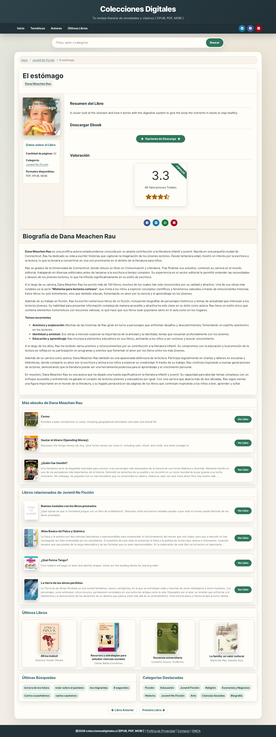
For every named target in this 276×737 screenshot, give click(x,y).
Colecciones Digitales (138, 9)
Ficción (149, 687)
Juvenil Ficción (189, 687)
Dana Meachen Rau (38, 83)
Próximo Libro (151, 710)
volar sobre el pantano (69, 687)
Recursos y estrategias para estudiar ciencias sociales (108, 657)
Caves (45, 416)
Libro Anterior (124, 710)
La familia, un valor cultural (227, 656)
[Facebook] (250, 28)
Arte (193, 695)
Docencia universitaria (167, 657)
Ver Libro (243, 419)
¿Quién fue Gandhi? (54, 463)
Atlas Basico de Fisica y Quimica (63, 531)
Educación (167, 687)
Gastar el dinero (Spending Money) (64, 440)
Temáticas (37, 28)
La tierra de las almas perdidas (62, 583)
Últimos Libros (77, 28)
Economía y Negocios (236, 687)
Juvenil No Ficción (43, 60)
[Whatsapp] (165, 222)
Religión (210, 687)
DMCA (196, 731)
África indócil (49, 656)
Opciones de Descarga (160, 139)
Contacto (184, 731)
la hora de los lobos (36, 687)
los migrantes (99, 687)
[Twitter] (242, 28)
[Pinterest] (258, 28)
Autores (56, 28)
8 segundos (121, 687)
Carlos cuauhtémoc (37, 695)
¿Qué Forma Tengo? (54, 560)
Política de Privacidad (161, 731)
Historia (150, 695)
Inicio (20, 28)
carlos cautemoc (66, 695)
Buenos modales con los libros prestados (68, 506)
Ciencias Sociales (213, 695)
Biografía (236, 695)
